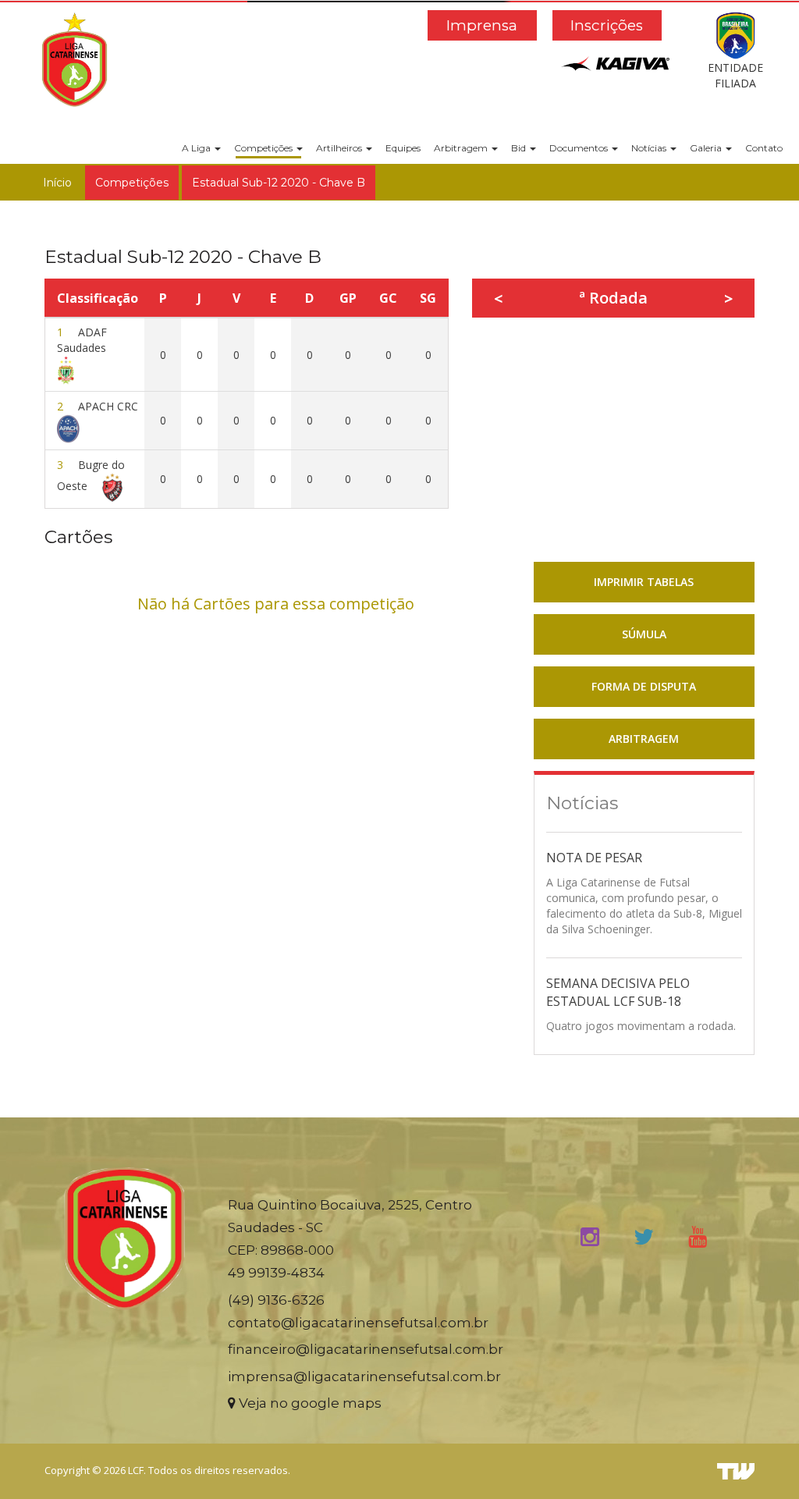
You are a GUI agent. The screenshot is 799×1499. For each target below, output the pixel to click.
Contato (764, 148)
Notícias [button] (650, 148)
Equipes (403, 148)
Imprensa (481, 25)
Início (57, 183)
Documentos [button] (579, 148)
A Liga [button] (197, 148)
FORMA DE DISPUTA (643, 686)
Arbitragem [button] (462, 148)
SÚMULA (644, 634)
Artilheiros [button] (340, 148)
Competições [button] (264, 148)
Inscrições (606, 25)
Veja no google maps (309, 1403)
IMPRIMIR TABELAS (644, 581)
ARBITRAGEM (644, 738)
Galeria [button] (707, 148)
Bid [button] (519, 148)
